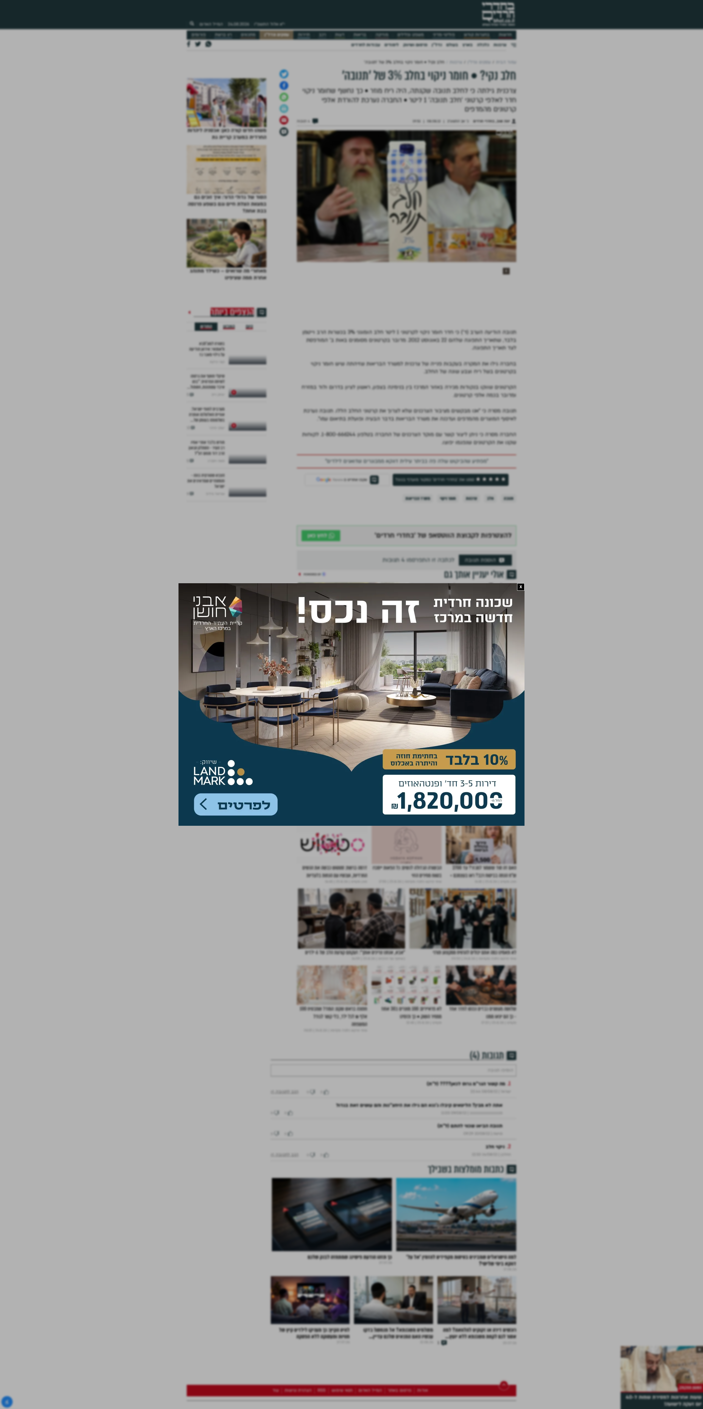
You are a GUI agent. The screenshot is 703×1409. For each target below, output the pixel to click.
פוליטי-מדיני (444, 35)
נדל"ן (437, 45)
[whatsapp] (284, 182)
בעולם (452, 45)
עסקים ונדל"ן (276, 35)
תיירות (304, 35)
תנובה (509, 583)
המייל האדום (211, 24)
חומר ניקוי (448, 583)
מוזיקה (381, 35)
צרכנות (499, 45)
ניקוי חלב (495, 1248)
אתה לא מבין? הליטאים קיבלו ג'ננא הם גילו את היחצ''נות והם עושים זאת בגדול (419, 1207)
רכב (322, 35)
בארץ (467, 45)
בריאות (359, 35)
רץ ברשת (223, 35)
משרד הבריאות (417, 583)
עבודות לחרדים (365, 45)
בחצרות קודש (477, 35)
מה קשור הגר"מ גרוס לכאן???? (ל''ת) (466, 1185)
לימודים (391, 45)
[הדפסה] (284, 193)
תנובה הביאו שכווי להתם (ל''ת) (470, 1227)
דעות (339, 35)
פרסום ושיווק (415, 45)
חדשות (505, 35)
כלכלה (483, 45)
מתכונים (248, 35)
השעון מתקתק (690, 1387)
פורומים (198, 35)
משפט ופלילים (410, 35)
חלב (490, 583)
